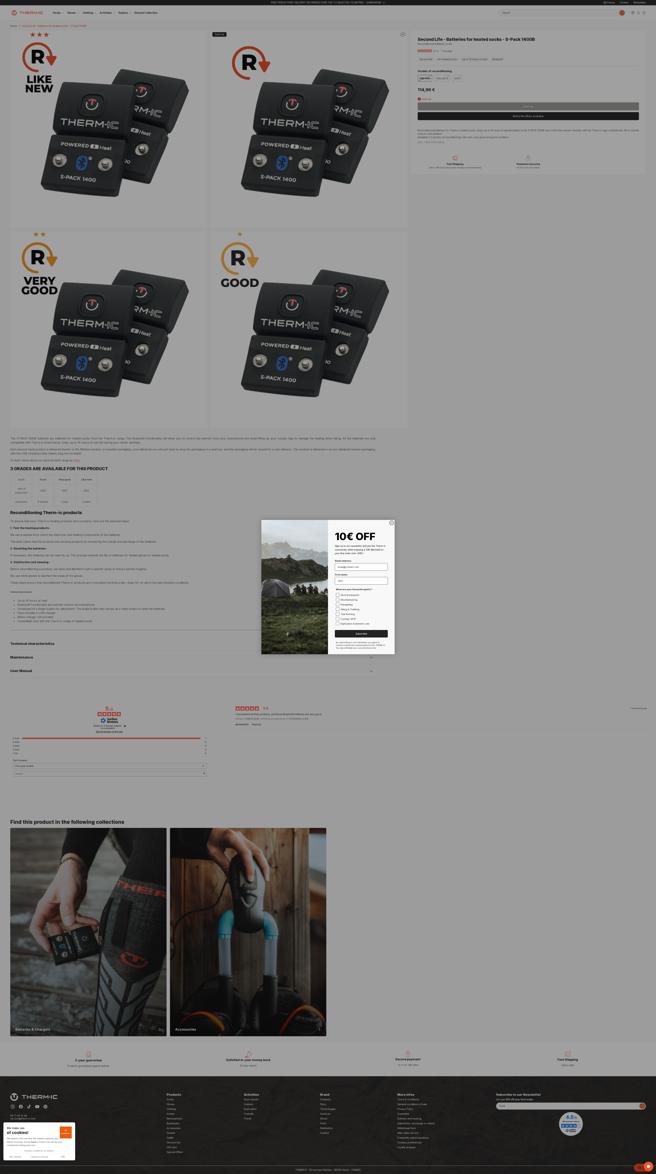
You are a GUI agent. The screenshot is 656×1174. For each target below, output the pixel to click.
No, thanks (15, 1156)
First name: (341, 574)
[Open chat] (648, 1166)
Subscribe (361, 633)
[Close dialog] (392, 523)
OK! (63, 1156)
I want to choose (39, 1156)
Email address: (343, 560)
